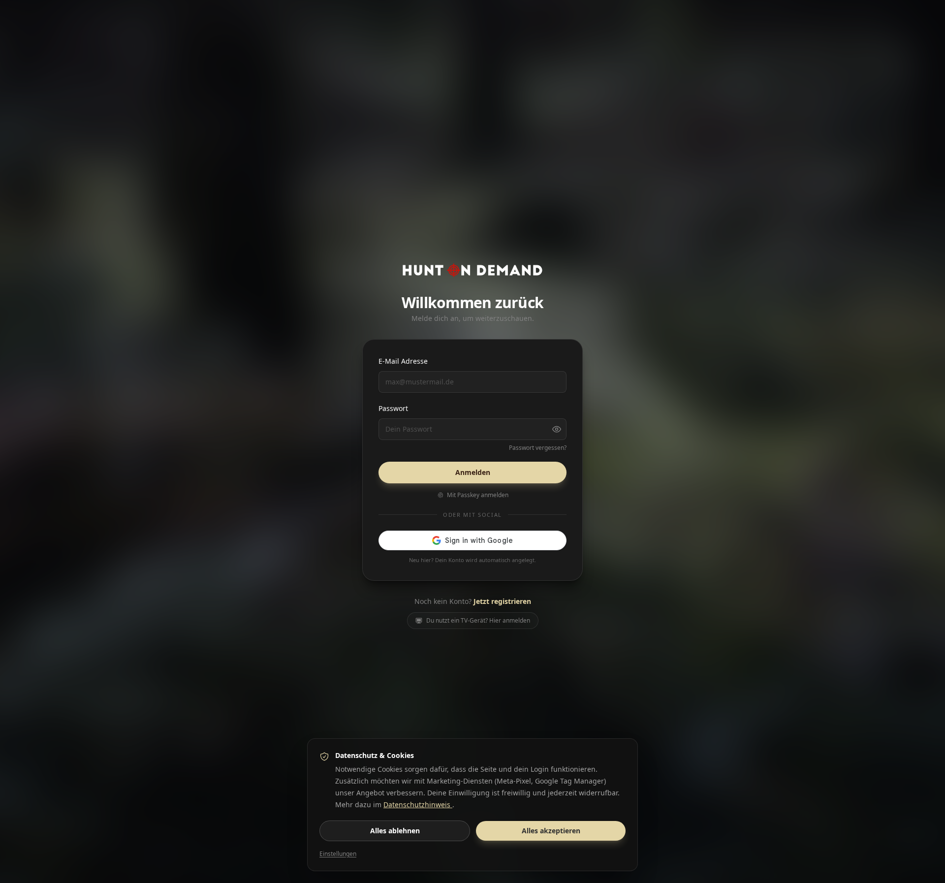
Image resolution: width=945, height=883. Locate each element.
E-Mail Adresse (403, 361)
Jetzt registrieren (502, 601)
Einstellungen (337, 854)
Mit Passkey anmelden (477, 495)
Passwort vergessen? (538, 448)
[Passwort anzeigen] (557, 429)
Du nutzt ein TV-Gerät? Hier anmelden (478, 620)
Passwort (393, 408)
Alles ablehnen (395, 830)
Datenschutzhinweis (417, 804)
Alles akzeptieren (551, 830)
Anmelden (472, 472)
